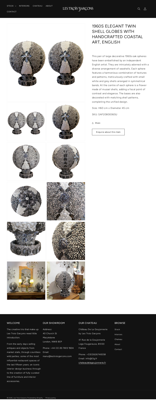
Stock (117, 329)
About (117, 344)
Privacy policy (51, 398)
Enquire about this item (108, 132)
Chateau (118, 339)
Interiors (118, 334)
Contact (118, 349)
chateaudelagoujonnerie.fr (92, 362)
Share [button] (97, 123)
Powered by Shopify (35, 398)
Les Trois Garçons (20, 398)
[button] (11, 6)
